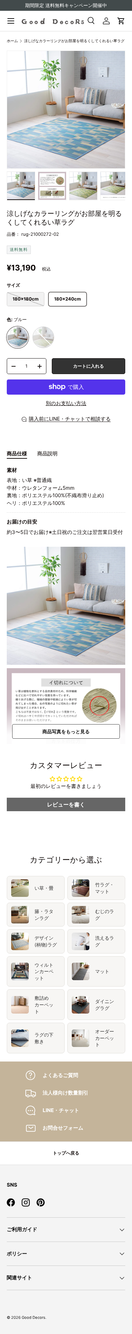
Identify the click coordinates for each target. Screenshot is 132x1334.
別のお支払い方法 (66, 403)
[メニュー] (10, 20)
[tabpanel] (66, 501)
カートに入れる (88, 366)
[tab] (17, 453)
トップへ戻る (66, 1153)
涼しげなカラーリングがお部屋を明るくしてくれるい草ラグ (74, 40)
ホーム (12, 40)
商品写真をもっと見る (66, 731)
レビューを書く (66, 804)
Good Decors (33, 1317)
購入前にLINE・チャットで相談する (70, 419)
